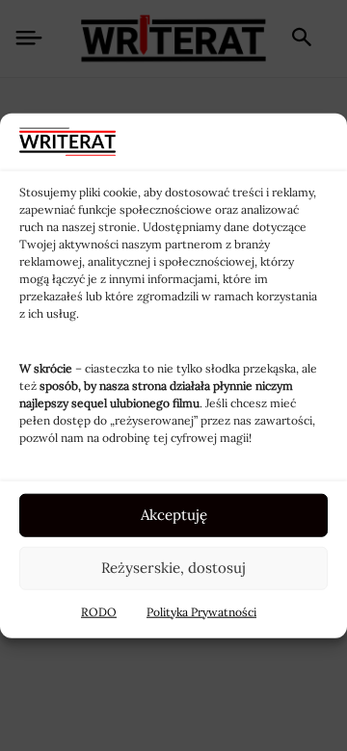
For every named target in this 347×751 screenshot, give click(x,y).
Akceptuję (174, 514)
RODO (99, 611)
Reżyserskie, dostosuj (173, 567)
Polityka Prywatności (201, 611)
